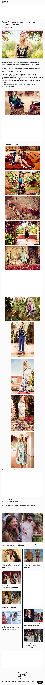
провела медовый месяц (9, 77)
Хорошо (40, 682)
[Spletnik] (6, 2)
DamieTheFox (9, 500)
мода (16, 501)
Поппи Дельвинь (34, 64)
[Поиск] (40, 2)
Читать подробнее (31, 682)
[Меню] (42, 2)
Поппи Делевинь (9, 501)
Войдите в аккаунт (9, 505)
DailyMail (11, 470)
